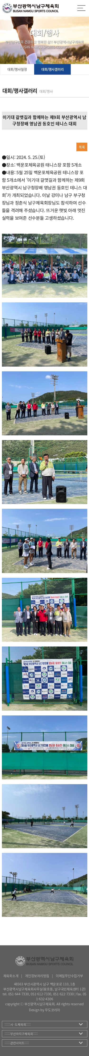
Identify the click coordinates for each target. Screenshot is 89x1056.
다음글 (23, 136)
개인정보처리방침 (37, 975)
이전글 (8, 136)
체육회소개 (11, 975)
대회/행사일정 (17, 69)
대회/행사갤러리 (52, 69)
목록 (82, 147)
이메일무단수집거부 (69, 975)
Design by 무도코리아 (44, 1009)
